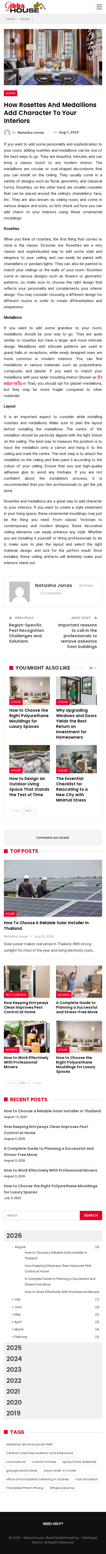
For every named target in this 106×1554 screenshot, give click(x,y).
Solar (10, 914)
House (10, 93)
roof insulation (86, 1479)
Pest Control (16, 995)
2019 (13, 1413)
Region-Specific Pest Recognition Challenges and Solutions (26, 633)
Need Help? (53, 1523)
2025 (14, 1347)
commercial (15, 1462)
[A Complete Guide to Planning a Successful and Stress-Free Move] (79, 982)
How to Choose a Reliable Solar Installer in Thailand (52, 1111)
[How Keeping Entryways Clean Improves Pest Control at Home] (27, 982)
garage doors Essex (21, 1470)
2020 (14, 1402)
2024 (14, 1358)
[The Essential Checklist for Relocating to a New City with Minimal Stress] (76, 759)
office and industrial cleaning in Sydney (37, 1479)
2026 (14, 1235)
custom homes (44, 1462)
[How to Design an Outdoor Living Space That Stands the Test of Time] (29, 759)
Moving (64, 995)
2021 (13, 1391)
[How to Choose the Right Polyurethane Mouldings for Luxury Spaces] (29, 691)
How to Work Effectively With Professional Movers (50, 1170)
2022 (13, 1380)
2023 (14, 1369)
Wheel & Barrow (62, 1488)
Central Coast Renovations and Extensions (39, 1453)
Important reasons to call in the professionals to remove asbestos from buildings (77, 635)
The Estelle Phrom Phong (24, 1488)
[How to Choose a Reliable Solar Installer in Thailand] (53, 888)
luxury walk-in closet (60, 1470)
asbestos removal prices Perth (29, 1444)
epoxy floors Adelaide (79, 1462)
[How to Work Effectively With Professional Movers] (27, 1037)
